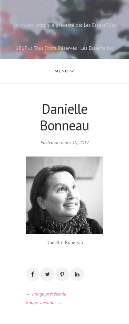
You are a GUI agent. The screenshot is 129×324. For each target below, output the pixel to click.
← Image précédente (46, 294)
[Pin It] (62, 274)
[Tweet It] (47, 274)
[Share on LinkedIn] (77, 274)
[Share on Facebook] (33, 274)
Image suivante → (44, 302)
